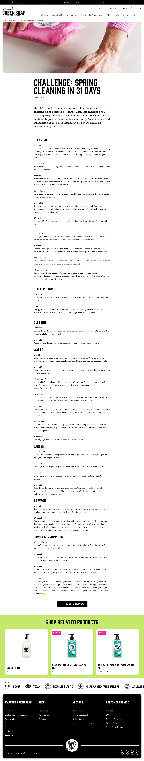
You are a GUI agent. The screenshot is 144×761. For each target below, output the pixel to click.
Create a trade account (82, 723)
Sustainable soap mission (16, 715)
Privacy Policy (112, 723)
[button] (95, 8)
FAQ (108, 715)
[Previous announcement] (40, 2)
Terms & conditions (114, 727)
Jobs (7, 727)
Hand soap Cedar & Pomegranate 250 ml (70, 666)
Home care (43, 711)
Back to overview (75, 603)
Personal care (44, 715)
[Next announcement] (103, 2)
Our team (9, 723)
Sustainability (13, 20)
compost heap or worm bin (58, 455)
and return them (86, 297)
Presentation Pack (13, 735)
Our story (9, 711)
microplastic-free (64, 440)
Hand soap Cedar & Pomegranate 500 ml (116, 666)
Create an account (80, 715)
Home (4, 20)
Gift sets (42, 719)
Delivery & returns (114, 719)
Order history (78, 719)
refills (62, 512)
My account (77, 711)
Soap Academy (11, 719)
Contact (109, 711)
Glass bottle (13, 667)
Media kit (9, 731)
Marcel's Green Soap (28, 753)
